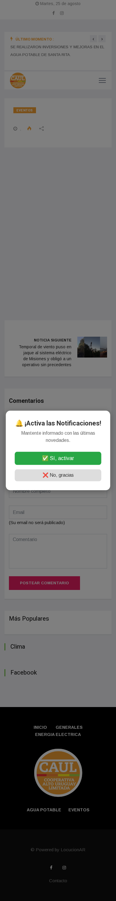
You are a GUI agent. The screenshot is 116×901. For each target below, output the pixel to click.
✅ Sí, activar (58, 459)
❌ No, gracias (58, 475)
